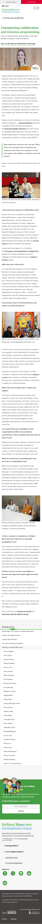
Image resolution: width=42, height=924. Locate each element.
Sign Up (21, 811)
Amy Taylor (8, 655)
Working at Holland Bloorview (12, 647)
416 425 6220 (8, 839)
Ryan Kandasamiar (10, 751)
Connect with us (11, 2)
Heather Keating (9, 759)
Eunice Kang (8, 707)
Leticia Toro (8, 667)
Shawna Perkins (11, 683)
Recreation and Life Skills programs (15, 614)
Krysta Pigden (9, 651)
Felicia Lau (7, 743)
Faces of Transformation (12, 763)
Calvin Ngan (8, 715)
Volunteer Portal (11, 857)
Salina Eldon (8, 699)
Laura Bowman (9, 719)
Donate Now (32, 2)
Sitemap (14, 919)
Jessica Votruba (9, 755)
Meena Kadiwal (9, 663)
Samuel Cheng (9, 659)
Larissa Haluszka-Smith (12, 703)
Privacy (4, 919)
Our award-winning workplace (12, 643)
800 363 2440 (23, 839)
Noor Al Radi (8, 723)
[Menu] (36, 9)
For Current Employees (13, 863)
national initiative (25, 123)
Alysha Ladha (8, 711)
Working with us (8, 627)
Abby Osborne (9, 675)
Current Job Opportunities (11, 635)
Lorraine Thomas (9, 739)
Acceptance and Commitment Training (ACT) (22, 251)
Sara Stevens (8, 671)
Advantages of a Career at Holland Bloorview (18, 631)
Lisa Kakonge (8, 687)
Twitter (13, 873)
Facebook (5, 873)
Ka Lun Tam (8, 735)
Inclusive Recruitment (9, 639)
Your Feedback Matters (14, 852)
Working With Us (11, 846)
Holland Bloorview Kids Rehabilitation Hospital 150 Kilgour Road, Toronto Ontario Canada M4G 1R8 (18, 834)
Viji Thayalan (8, 679)
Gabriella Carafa (9, 727)
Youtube (29, 873)
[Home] (11, 11)
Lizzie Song (8, 747)
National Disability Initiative (15, 129)
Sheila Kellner (8, 695)
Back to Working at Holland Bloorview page (18, 43)
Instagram (21, 873)
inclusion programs (24, 611)
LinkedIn (5, 883)
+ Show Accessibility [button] (13, 17)
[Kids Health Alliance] (9, 911)
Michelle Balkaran (10, 731)
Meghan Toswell (9, 691)
